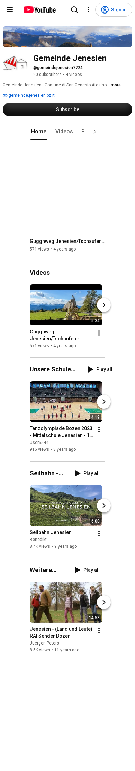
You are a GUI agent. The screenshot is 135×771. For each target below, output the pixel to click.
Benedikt (38, 539)
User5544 (39, 442)
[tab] (38, 131)
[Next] (104, 305)
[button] (95, 131)
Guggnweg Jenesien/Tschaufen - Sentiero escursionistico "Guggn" (68, 241)
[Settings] (88, 10)
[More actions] (99, 333)
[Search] (74, 10)
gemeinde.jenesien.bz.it (31, 95)
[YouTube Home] (39, 9)
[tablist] (67, 131)
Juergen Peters (44, 643)
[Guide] (10, 10)
